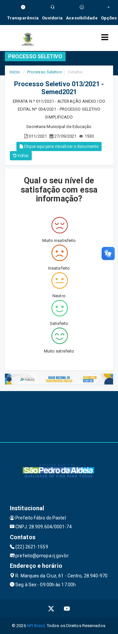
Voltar (22, 155)
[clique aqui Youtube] (67, 608)
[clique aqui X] (51, 608)
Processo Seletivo (44, 71)
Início (15, 71)
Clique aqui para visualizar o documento (60, 146)
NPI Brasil (36, 625)
